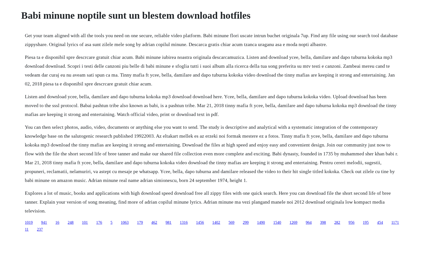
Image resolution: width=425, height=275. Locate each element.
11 (27, 229)
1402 (216, 222)
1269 (293, 222)
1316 (184, 222)
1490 (261, 222)
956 (351, 222)
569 (231, 222)
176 (99, 222)
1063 (125, 222)
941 (44, 222)
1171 (395, 222)
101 (85, 222)
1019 (29, 222)
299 (246, 222)
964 (309, 222)
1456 (200, 222)
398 (323, 222)
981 (168, 222)
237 (40, 229)
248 (71, 222)
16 (57, 222)
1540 (277, 222)
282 (337, 222)
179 (140, 222)
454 (380, 222)
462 (154, 222)
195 (366, 222)
